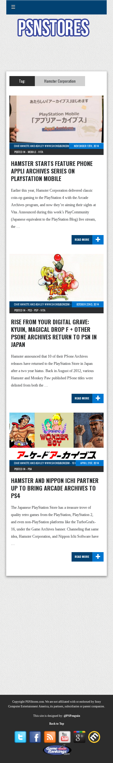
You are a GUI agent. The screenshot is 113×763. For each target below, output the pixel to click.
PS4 (30, 469)
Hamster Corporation (60, 81)
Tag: (22, 81)
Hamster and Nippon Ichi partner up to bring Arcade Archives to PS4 (55, 488)
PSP (36, 310)
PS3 (30, 310)
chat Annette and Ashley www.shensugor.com (42, 146)
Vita (40, 152)
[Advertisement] (56, 58)
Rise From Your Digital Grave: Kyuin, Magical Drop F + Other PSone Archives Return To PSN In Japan (54, 333)
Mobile (32, 152)
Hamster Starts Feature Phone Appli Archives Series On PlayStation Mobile (52, 171)
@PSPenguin (72, 715)
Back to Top (56, 723)
